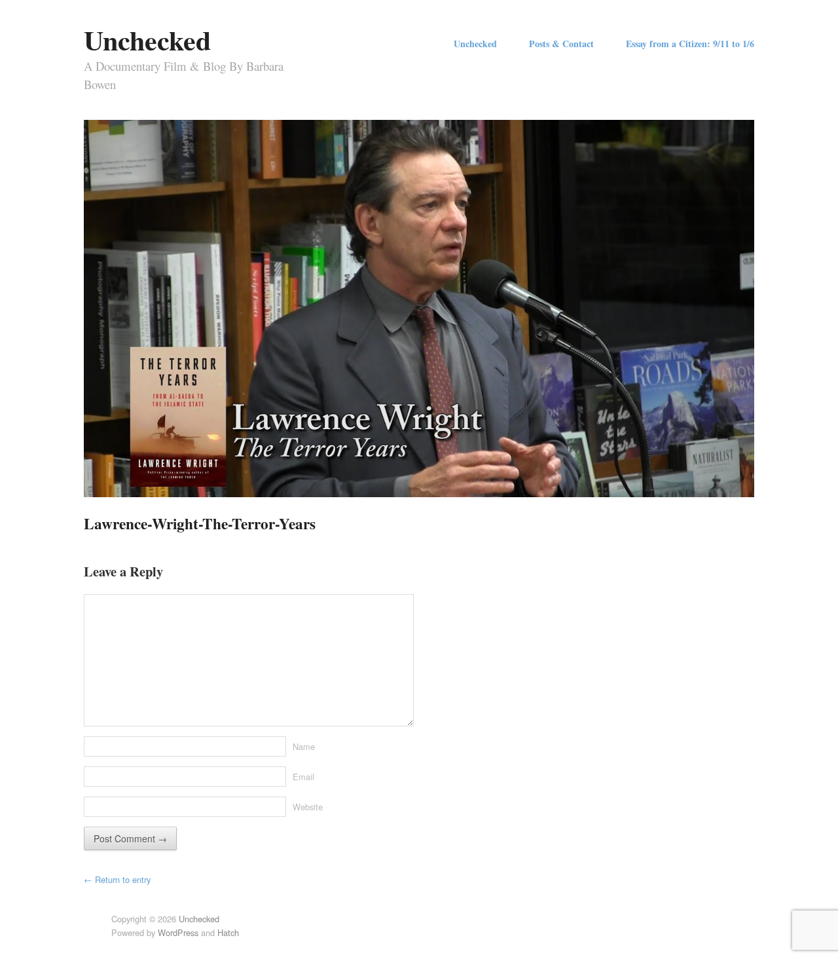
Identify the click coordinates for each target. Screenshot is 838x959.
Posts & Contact (561, 43)
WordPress (178, 932)
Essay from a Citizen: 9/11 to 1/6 (690, 43)
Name (304, 746)
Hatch (228, 932)
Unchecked (147, 40)
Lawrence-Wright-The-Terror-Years (200, 523)
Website (308, 806)
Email (303, 776)
